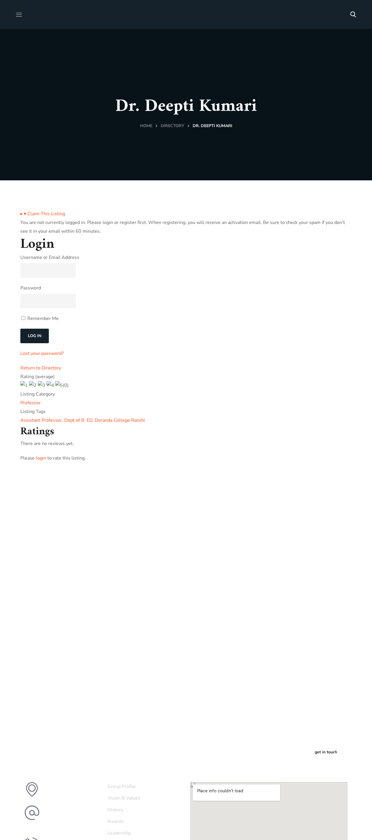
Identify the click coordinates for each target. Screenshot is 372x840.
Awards (116, 821)
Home (146, 126)
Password (30, 288)
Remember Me (42, 318)
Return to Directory (40, 368)
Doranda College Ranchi (120, 420)
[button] (353, 14)
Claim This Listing (42, 214)
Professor (30, 403)
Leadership (119, 833)
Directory (172, 126)
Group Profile (122, 786)
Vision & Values (124, 798)
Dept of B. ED (78, 420)
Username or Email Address (49, 257)
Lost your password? (42, 353)
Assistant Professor (41, 420)
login (41, 458)
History (115, 810)
